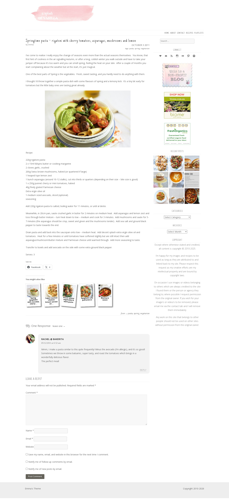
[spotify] (194, 56)
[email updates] (166, 56)
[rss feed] (171, 56)
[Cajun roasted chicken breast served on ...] (51, 290)
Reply (143, 370)
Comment (32, 392)
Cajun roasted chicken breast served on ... (51, 301)
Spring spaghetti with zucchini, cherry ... (33, 301)
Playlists (199, 33)
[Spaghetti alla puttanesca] (86, 290)
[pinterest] (188, 56)
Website (30, 446)
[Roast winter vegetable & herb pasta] (69, 291)
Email (29, 438)
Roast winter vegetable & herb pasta (68, 299)
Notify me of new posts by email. (45, 468)
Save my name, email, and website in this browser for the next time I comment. (68, 454)
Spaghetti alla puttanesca (87, 299)
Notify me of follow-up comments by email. (50, 461)
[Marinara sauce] (105, 291)
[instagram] (177, 56)
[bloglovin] (160, 56)
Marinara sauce (105, 299)
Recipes (189, 33)
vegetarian (145, 48)
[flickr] (182, 56)
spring (137, 48)
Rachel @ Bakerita (52, 339)
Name (30, 430)
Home (167, 33)
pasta (131, 48)
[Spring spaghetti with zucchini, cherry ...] (33, 290)
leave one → (59, 326)
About (173, 33)
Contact (181, 33)
